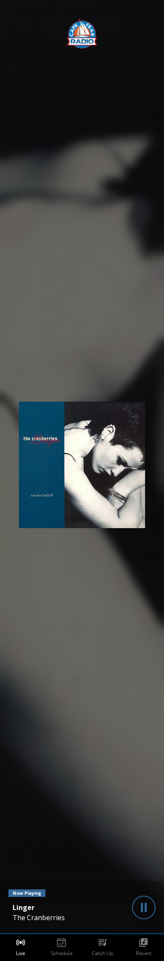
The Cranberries (39, 917)
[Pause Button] (144, 907)
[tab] (20, 947)
